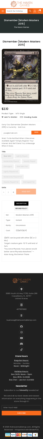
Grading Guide (30, 117)
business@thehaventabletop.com (21, 320)
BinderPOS (34, 429)
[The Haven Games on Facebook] (21, 326)
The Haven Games (21, 27)
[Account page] (35, 11)
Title (4, 152)
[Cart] (39, 11)
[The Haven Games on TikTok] (21, 349)
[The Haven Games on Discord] (21, 343)
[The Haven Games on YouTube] (21, 337)
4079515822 (22, 309)
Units (4, 187)
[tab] (21, 203)
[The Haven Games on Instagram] (21, 332)
